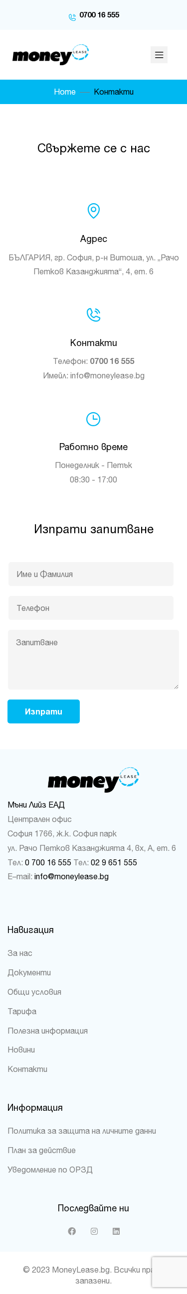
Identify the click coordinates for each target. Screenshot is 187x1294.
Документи (29, 972)
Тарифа (21, 1011)
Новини (21, 1049)
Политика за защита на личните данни (81, 1130)
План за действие (41, 1150)
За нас (19, 952)
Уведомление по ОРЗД (50, 1169)
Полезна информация (47, 1030)
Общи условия (34, 991)
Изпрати (43, 711)
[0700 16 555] (72, 15)
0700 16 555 (99, 14)
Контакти (27, 1068)
